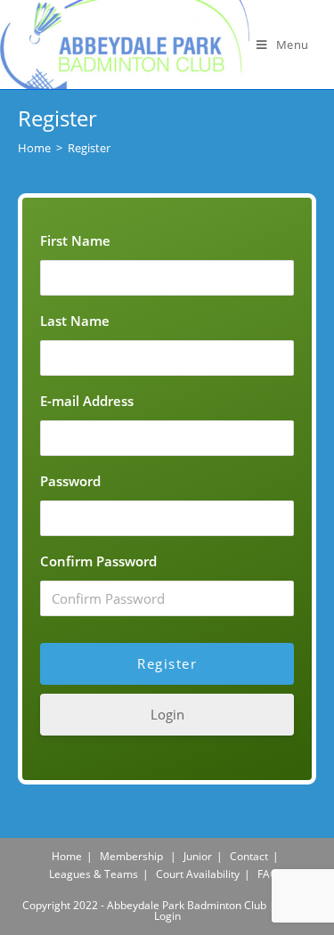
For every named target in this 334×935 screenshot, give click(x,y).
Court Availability (198, 874)
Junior (197, 856)
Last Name (75, 320)
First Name (75, 240)
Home (67, 856)
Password (70, 481)
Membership (131, 856)
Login (167, 714)
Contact (249, 856)
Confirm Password (98, 561)
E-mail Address (87, 401)
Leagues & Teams (93, 874)
